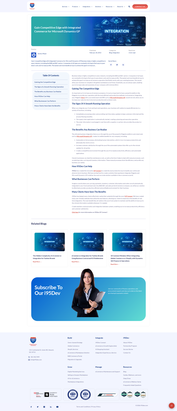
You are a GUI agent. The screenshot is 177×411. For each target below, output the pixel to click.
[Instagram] (44, 407)
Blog (110, 53)
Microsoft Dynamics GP (117, 97)
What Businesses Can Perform (45, 101)
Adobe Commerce (73, 346)
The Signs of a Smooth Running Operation (49, 87)
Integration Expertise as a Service (105, 353)
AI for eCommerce (73, 378)
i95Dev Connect (100, 342)
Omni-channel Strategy (75, 342)
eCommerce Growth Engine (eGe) (106, 346)
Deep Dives (127, 378)
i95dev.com (144, 405)
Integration (116, 53)
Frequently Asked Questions (132, 385)
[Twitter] (38, 407)
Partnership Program (130, 346)
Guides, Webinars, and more (132, 375)
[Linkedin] (51, 407)
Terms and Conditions (83, 407)
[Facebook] (31, 407)
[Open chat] (172, 406)
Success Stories (128, 349)
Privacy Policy (95, 407)
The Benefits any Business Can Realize (47, 91)
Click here (75, 212)
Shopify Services (73, 349)
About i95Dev (127, 342)
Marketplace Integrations (76, 382)
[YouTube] (57, 407)
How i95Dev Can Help (42, 96)
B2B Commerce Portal (75, 356)
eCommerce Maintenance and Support (107, 371)
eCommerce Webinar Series (132, 382)
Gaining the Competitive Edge (45, 82)
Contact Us (126, 353)
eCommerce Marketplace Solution (78, 353)
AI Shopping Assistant (102, 349)
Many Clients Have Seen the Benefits (47, 106)
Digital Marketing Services (76, 371)
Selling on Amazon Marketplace (78, 375)
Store (83, 97)
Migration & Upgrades (75, 359)
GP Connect (97, 171)
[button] (68, 6)
